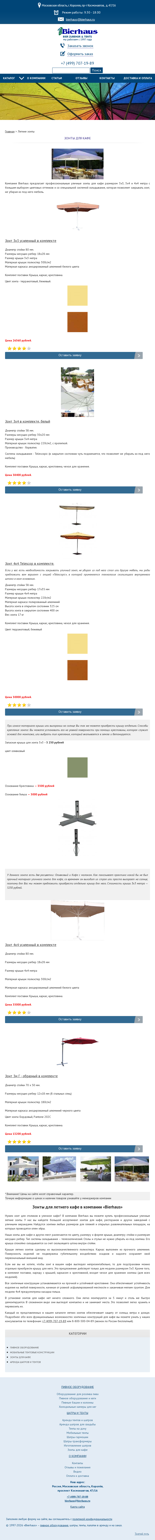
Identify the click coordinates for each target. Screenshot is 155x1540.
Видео (77, 1471)
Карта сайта (77, 1507)
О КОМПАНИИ (77, 1456)
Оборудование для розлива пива (77, 1394)
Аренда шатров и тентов (25, 1362)
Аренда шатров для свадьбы (77, 1424)
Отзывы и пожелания (77, 1467)
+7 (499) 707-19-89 (77, 63)
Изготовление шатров (77, 1445)
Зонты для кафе (20, 1357)
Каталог (9, 78)
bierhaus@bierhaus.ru (80, 19)
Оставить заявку (70, 355)
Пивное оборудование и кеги (77, 1398)
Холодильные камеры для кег (77, 1407)
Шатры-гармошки (77, 1437)
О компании (36, 78)
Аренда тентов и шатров (77, 1420)
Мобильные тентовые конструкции (32, 1352)
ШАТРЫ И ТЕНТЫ (77, 1413)
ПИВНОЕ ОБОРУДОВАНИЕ (77, 1387)
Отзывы (81, 78)
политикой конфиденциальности (92, 1519)
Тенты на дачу (77, 1428)
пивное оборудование (54, 1525)
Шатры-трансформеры (78, 1441)
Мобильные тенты (78, 1433)
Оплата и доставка (77, 1476)
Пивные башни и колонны (77, 1402)
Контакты (107, 78)
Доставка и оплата (138, 78)
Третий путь (142, 1534)
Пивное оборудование (24, 1347)
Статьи (56, 78)
